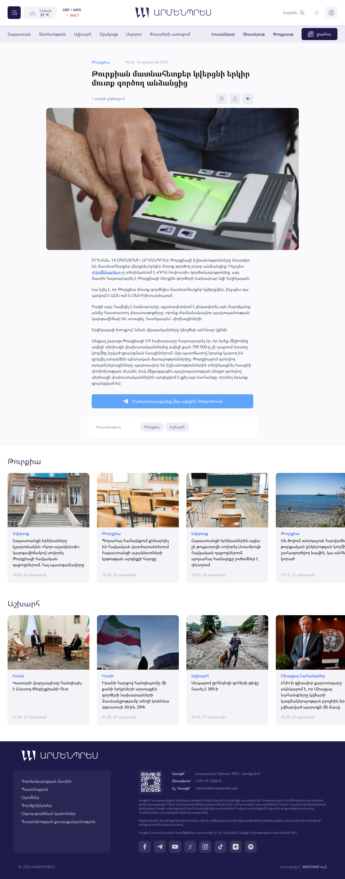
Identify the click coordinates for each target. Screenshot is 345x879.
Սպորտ (134, 34)
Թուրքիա (152, 426)
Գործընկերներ (36, 805)
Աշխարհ (82, 34)
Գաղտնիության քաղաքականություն (58, 821)
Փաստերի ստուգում (170, 34)
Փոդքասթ (283, 34)
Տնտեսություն (52, 34)
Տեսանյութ (254, 34)
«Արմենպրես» (106, 272)
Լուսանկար (223, 34)
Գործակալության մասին (46, 781)
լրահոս (324, 34)
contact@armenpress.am (216, 788)
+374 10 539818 (208, 780)
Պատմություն (34, 789)
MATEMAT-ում (314, 866)
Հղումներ (30, 797)
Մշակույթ (109, 34)
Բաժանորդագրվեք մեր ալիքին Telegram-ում (178, 401)
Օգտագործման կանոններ (48, 813)
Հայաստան (19, 34)
